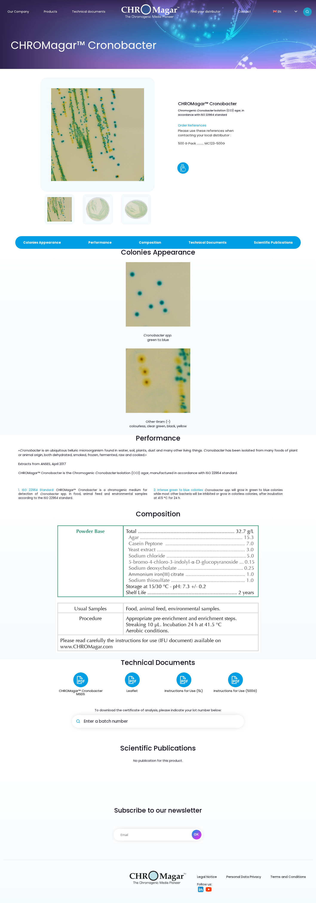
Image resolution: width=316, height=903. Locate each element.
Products (50, 11)
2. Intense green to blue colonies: (179, 490)
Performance (100, 242)
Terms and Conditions (288, 876)
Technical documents (88, 11)
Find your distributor (205, 11)
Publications (282, 242)
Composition (150, 242)
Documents (216, 242)
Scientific (262, 242)
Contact (244, 11)
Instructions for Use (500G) (235, 691)
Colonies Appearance (42, 242)
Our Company (18, 11)
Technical (197, 242)
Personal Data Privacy (243, 876)
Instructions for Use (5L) (184, 691)
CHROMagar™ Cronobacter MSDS (81, 692)
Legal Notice (207, 876)
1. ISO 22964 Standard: (36, 490)
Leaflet (132, 691)
